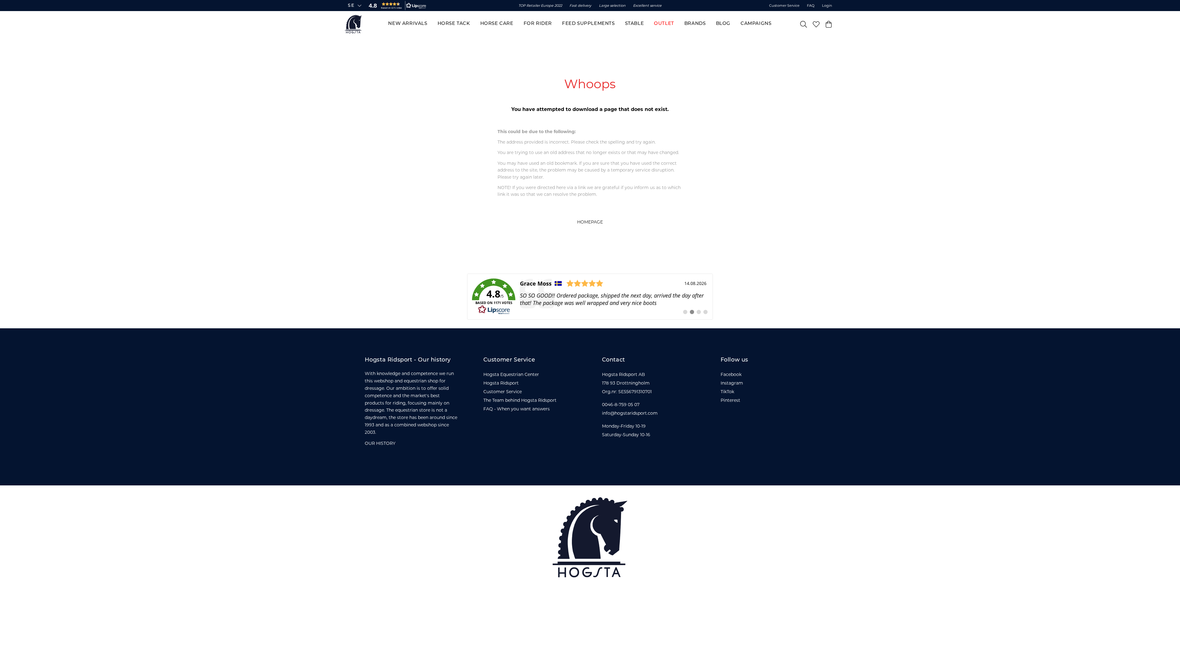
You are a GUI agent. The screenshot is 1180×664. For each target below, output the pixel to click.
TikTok (727, 391)
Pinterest (730, 400)
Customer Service (784, 5)
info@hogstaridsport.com (630, 413)
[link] (590, 297)
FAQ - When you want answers (516, 409)
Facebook (731, 374)
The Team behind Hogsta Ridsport (520, 400)
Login (827, 5)
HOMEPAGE (590, 222)
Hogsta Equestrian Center (511, 374)
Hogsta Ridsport (501, 383)
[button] (396, 5)
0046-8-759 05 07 (620, 404)
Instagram (732, 383)
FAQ (810, 5)
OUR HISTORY (380, 443)
